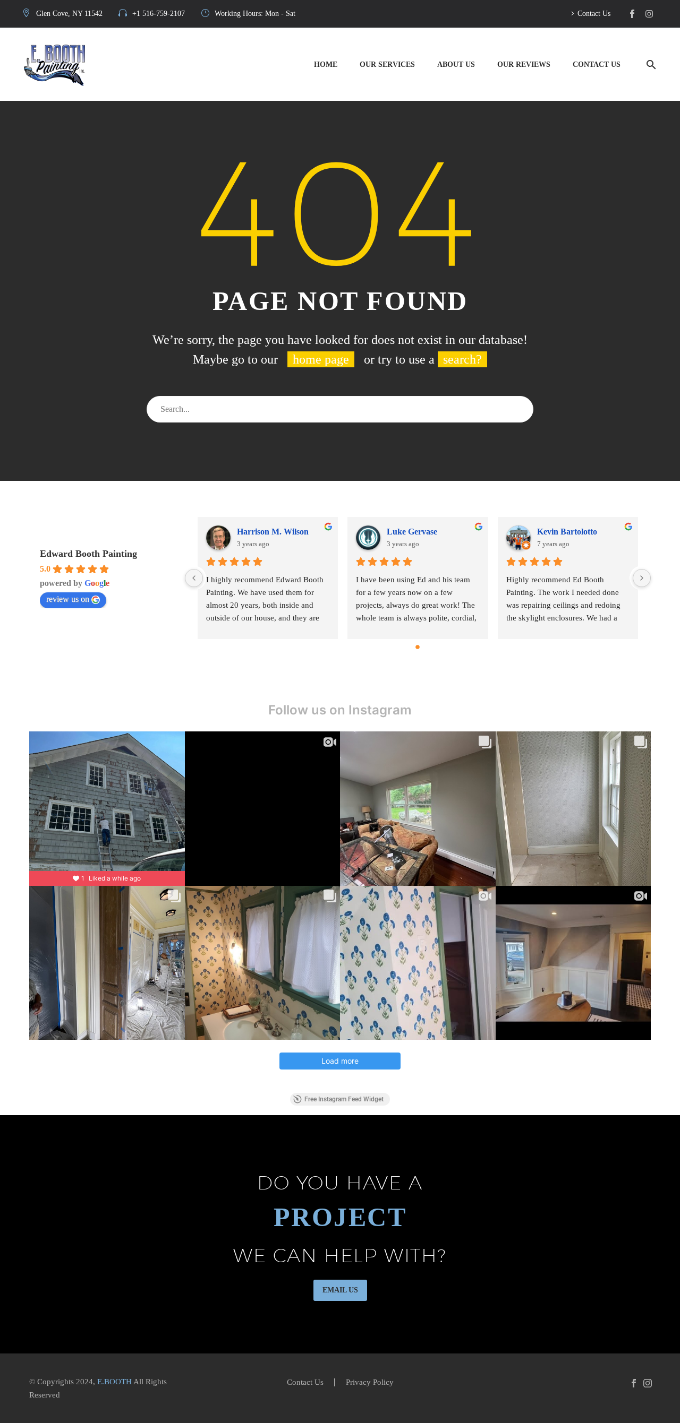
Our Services (387, 64)
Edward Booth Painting (88, 553)
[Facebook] (634, 1383)
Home (325, 64)
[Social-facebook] (632, 13)
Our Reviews (523, 64)
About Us (456, 64)
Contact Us (593, 14)
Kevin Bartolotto (567, 531)
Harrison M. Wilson (273, 531)
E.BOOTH (114, 1381)
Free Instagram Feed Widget (344, 1099)
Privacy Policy (370, 1382)
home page (321, 359)
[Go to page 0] (417, 647)
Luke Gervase (412, 531)
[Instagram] (649, 13)
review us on (67, 598)
